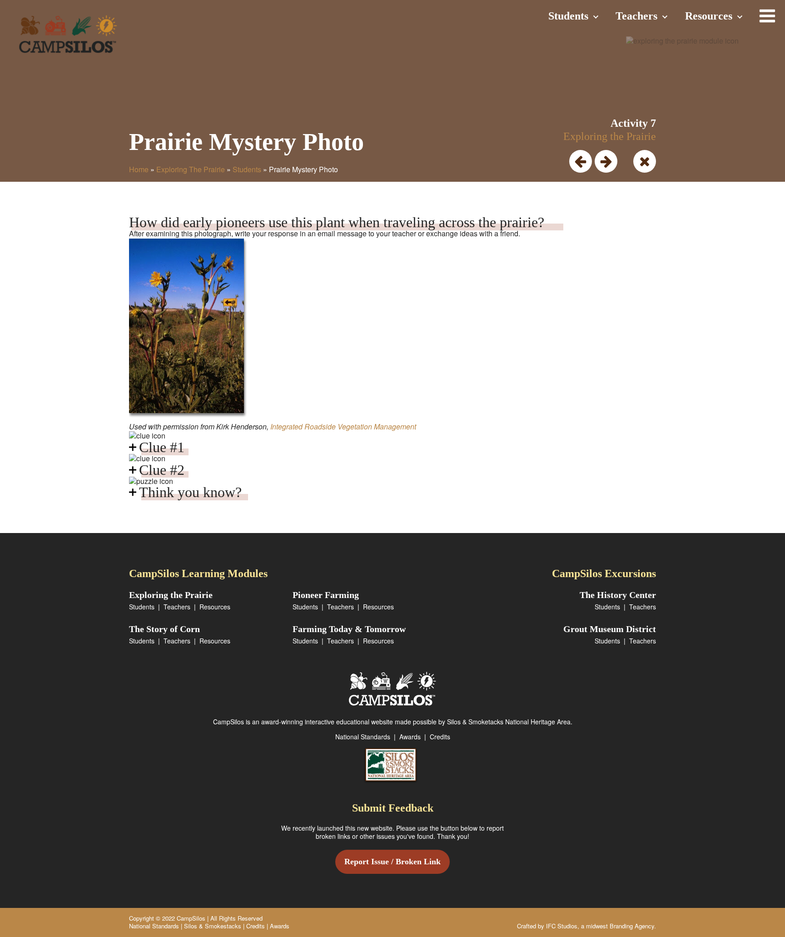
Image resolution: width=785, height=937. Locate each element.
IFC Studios (561, 926)
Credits (440, 737)
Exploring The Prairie (190, 169)
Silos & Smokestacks (212, 926)
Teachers (636, 16)
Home (139, 169)
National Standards (362, 737)
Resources (708, 16)
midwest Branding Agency (620, 926)
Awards (410, 737)
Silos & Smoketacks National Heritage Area (509, 721)
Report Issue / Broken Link (392, 861)
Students (568, 16)
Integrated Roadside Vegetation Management (343, 426)
